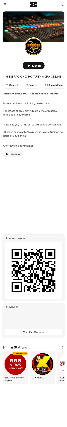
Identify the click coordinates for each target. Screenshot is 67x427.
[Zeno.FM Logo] (33, 4)
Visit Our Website (33, 332)
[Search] (63, 4)
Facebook (15, 154)
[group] (33, 367)
